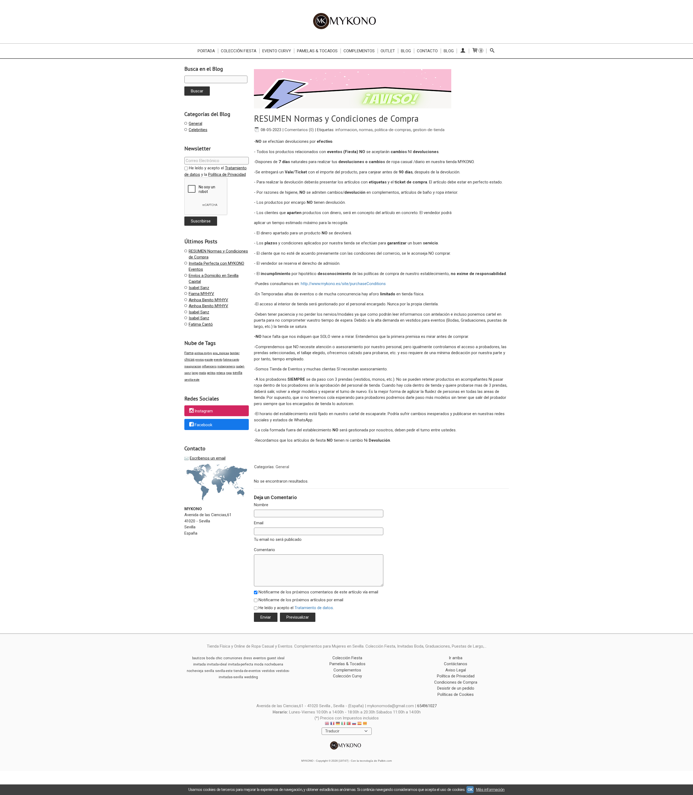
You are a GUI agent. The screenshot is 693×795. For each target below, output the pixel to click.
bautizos (198, 658)
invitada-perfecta (240, 664)
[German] (338, 724)
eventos (259, 658)
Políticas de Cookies (455, 694)
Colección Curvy (347, 676)
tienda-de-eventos (247, 671)
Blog (406, 51)
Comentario (264, 549)
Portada (206, 51)
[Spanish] (359, 724)
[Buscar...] (492, 51)
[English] (327, 724)
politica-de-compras (393, 129)
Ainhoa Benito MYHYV (208, 300)
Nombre (261, 504)
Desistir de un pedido (455, 688)
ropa (229, 373)
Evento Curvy (276, 51)
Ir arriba (455, 657)
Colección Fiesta (347, 657)
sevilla (237, 373)
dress (247, 658)
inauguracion (192, 366)
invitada (199, 664)
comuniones (232, 658)
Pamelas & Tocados (317, 51)
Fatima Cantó (201, 324)
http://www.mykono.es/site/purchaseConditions (343, 283)
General (195, 123)
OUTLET (388, 51)
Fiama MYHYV (201, 293)
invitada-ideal (217, 664)
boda (210, 658)
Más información (490, 789)
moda (202, 373)
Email (258, 523)
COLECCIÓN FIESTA (238, 51)
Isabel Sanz (199, 287)
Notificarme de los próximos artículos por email (301, 599)
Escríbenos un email (207, 458)
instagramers (226, 366)
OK (470, 789)
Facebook (203, 424)
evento (218, 359)
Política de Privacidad (227, 174)
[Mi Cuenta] (462, 51)
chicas (189, 359)
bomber (235, 353)
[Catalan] (365, 724)
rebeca (220, 373)
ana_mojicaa (221, 353)
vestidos (268, 671)
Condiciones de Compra (455, 682)
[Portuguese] (348, 724)
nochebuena (273, 664)
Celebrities (198, 129)
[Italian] (343, 724)
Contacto (427, 51)
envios (199, 359)
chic (219, 658)
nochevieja (195, 671)
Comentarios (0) (299, 129)
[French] (332, 724)
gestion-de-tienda (428, 129)
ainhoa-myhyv (203, 353)
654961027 (427, 705)
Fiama (189, 353)
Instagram (204, 411)
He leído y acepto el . (296, 607)
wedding (251, 677)
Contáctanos (455, 663)
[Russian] (354, 724)
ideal (281, 658)
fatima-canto (231, 359)
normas (366, 129)
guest (271, 658)
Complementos (359, 51)
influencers (209, 366)
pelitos (211, 373)
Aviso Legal (455, 670)
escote (209, 359)
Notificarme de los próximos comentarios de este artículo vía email (318, 592)
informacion (346, 129)
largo (195, 373)
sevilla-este (192, 380)
